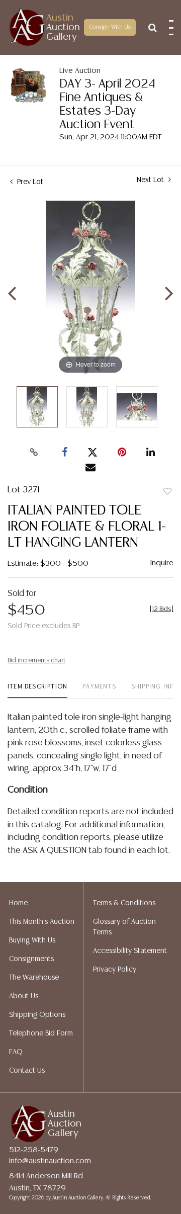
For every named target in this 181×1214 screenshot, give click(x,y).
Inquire (161, 563)
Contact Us (27, 1070)
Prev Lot (29, 182)
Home (18, 903)
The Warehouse (34, 977)
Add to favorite (167, 492)
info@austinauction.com (50, 1161)
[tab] (37, 690)
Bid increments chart (36, 660)
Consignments (31, 959)
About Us (23, 996)
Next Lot (151, 180)
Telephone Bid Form (41, 1033)
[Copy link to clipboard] (34, 453)
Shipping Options (37, 1014)
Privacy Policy (114, 969)
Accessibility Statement (130, 951)
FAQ (16, 1052)
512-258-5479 (33, 1150)
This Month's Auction (41, 921)
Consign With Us (110, 27)
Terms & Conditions (124, 903)
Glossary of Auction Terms (124, 927)
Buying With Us (32, 940)
